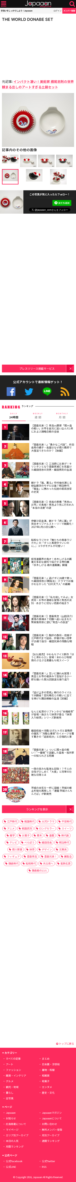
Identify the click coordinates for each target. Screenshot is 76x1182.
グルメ (9, 1081)
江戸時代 (12, 821)
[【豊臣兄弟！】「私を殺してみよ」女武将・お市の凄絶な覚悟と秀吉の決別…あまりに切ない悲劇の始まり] (15, 604)
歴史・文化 (48, 1092)
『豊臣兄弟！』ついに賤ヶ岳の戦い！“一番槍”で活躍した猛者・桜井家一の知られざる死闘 (52, 752)
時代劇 (65, 835)
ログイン (57, 10)
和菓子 (45, 1081)
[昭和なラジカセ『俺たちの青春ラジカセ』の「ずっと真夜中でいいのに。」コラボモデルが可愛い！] (15, 547)
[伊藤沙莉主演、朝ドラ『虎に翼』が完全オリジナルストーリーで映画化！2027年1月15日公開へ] (15, 528)
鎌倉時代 (13, 863)
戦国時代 (29, 821)
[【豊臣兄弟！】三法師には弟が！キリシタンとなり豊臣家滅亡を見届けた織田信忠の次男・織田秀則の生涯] (15, 471)
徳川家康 (17, 849)
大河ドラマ (48, 821)
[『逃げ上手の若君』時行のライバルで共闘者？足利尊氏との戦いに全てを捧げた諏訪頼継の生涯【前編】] (15, 700)
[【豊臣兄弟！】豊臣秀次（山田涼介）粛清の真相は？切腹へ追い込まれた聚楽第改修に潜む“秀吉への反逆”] (15, 623)
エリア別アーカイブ (17, 1135)
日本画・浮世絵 (51, 1064)
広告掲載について (16, 1124)
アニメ (11, 828)
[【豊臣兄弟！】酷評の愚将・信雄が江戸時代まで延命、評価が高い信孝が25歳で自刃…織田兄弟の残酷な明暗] (15, 642)
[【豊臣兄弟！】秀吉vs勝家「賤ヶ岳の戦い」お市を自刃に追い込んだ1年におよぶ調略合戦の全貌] (15, 433)
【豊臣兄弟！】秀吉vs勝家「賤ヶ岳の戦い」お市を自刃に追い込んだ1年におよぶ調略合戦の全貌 (52, 428)
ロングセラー (46, 828)
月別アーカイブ (50, 1135)
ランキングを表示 (37, 809)
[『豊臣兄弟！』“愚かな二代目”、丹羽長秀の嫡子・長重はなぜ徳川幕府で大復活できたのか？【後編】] (15, 452)
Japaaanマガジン (52, 1112)
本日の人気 (12, 1141)
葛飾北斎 (65, 863)
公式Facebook (11, 391)
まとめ (45, 1058)
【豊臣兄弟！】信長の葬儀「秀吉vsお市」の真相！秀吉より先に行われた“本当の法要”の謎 (52, 505)
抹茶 (31, 849)
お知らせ (11, 1118)
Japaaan (38, 4)
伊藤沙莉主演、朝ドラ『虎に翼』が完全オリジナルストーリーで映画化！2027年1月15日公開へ (52, 524)
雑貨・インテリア (16, 1075)
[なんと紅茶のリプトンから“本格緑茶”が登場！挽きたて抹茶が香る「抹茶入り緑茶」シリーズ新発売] (15, 719)
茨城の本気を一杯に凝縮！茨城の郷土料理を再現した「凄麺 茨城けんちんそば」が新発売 (51, 791)
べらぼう (29, 842)
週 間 (38, 415)
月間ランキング (15, 1146)
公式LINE (47, 391)
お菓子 (26, 835)
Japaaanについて (52, 1118)
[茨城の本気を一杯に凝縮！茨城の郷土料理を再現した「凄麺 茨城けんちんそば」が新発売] (15, 795)
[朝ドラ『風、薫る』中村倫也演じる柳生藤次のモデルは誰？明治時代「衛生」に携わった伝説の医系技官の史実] (15, 490)
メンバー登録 (69, 10)
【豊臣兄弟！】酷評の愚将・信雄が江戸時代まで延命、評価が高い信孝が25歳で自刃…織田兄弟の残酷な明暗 (51, 639)
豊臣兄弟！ (50, 856)
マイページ (12, 1129)
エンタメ (47, 1087)
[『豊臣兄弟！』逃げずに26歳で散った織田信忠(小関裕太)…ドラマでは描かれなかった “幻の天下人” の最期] (15, 585)
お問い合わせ (49, 1124)
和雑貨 (45, 1075)
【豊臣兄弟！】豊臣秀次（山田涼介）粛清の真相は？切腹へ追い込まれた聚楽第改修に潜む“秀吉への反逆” (52, 619)
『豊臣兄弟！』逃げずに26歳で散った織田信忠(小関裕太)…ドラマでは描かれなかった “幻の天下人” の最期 (52, 581)
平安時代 (67, 821)
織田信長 (47, 842)
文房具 (63, 849)
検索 (72, 4)
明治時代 (64, 842)
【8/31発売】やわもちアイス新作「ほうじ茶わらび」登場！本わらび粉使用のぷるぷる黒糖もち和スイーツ (52, 657)
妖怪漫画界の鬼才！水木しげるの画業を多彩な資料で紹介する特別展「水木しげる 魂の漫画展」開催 (51, 562)
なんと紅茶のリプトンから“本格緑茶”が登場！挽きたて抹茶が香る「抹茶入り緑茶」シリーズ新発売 (52, 714)
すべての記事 (13, 1058)
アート (9, 1064)
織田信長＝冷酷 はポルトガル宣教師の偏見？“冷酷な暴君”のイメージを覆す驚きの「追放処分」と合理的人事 (52, 733)
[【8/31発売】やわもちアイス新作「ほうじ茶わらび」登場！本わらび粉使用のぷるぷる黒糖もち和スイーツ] (15, 661)
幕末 (39, 835)
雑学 (12, 835)
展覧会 (68, 856)
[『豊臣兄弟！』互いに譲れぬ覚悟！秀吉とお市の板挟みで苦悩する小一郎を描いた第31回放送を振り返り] (15, 681)
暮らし (9, 1092)
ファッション (13, 1070)
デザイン (47, 849)
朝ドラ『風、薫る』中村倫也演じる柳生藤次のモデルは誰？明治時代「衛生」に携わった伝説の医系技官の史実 (51, 487)
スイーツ (67, 828)
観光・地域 (12, 1087)
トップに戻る (66, 1043)
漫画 (51, 835)
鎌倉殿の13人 (39, 870)
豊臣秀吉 (32, 856)
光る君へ (48, 863)
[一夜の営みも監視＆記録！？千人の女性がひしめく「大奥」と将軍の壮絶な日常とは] (15, 776)
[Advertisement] (29, 49)
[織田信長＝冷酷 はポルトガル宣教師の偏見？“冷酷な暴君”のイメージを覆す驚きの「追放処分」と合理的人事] (15, 738)
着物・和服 (48, 1070)
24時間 (14, 415)
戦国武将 (27, 828)
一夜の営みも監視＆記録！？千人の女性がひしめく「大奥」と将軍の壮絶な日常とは (51, 772)
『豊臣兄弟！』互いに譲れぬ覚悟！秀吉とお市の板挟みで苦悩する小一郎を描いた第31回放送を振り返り (51, 676)
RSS (65, 391)
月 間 (62, 415)
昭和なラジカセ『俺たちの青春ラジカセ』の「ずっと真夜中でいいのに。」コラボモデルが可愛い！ (51, 543)
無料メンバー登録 (52, 1129)
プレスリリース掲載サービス (37, 368)
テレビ (13, 842)
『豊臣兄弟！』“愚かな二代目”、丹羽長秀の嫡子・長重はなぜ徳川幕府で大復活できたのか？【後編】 (52, 447)
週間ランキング (51, 1141)
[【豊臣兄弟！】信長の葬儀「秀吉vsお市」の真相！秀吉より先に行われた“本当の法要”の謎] (15, 509)
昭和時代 (31, 863)
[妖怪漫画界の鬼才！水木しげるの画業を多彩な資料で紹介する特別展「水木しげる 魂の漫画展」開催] (15, 566)
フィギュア (13, 856)
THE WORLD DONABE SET (27, 19)
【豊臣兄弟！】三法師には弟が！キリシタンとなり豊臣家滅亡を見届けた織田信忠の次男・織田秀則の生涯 (51, 466)
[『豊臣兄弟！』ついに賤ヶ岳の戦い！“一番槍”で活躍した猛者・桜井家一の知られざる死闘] (15, 757)
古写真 (9, 1098)
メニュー (3, 4)
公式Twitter (29, 391)
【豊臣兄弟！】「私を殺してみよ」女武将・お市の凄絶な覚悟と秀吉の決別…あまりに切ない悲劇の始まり (52, 600)
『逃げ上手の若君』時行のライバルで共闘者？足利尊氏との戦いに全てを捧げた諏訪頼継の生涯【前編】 (51, 695)
